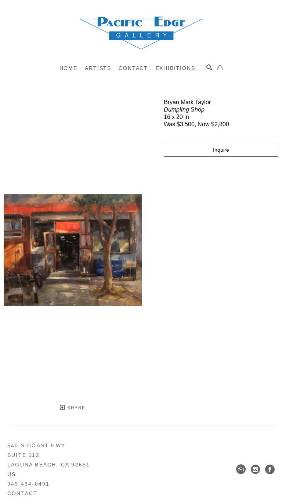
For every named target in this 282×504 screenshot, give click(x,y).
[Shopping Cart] (220, 68)
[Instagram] (255, 469)
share (75, 407)
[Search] (209, 67)
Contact (22, 493)
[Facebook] (270, 469)
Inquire (221, 150)
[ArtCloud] (241, 469)
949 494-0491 (28, 484)
